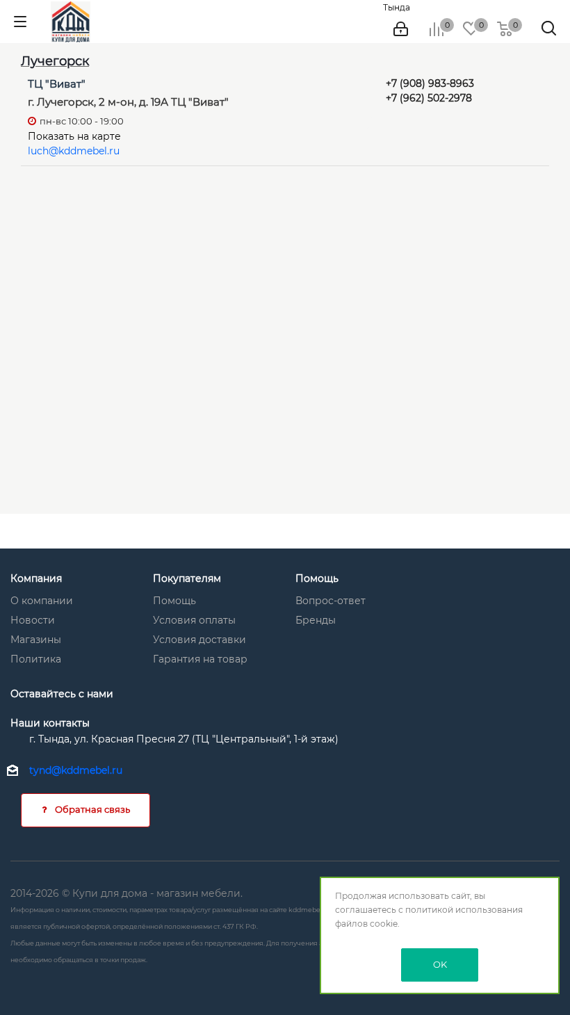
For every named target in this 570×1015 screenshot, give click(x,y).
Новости (32, 620)
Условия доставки (199, 639)
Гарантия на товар (200, 659)
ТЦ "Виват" (57, 83)
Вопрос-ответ (330, 600)
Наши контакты (50, 723)
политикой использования (464, 909)
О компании (41, 600)
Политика (35, 659)
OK (440, 964)
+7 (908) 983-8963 (430, 83)
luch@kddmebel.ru (74, 151)
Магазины (35, 639)
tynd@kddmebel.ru (75, 770)
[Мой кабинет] (400, 29)
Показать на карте (74, 136)
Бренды (315, 620)
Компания (36, 578)
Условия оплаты (194, 620)
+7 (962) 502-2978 (429, 98)
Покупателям (187, 578)
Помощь (174, 600)
